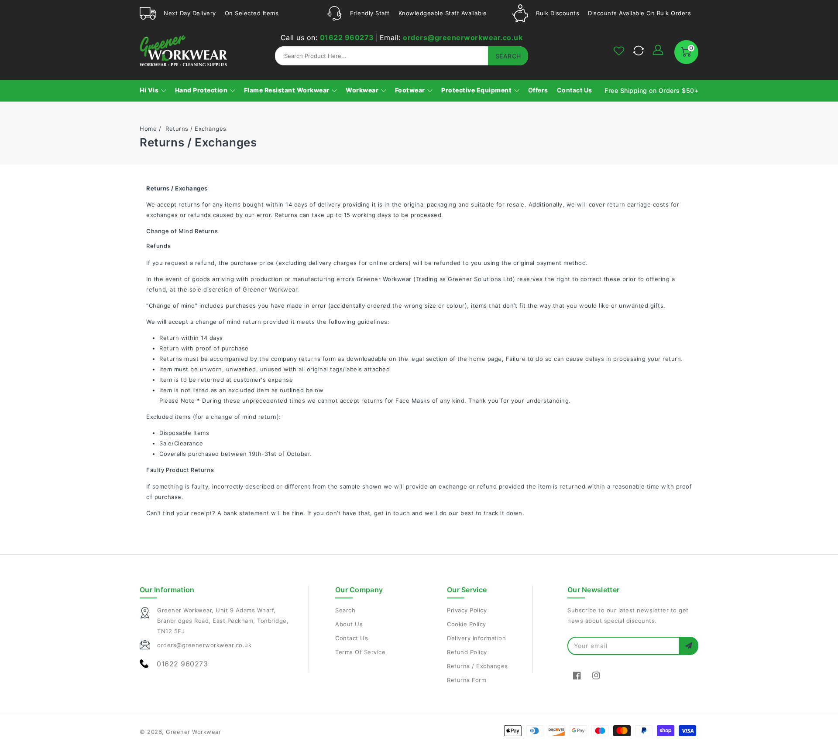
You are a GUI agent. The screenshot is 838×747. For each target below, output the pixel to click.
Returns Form (466, 679)
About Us (349, 624)
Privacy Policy (467, 610)
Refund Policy (467, 652)
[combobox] (401, 55)
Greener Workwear (193, 731)
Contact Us (351, 638)
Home (148, 128)
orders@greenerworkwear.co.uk (462, 37)
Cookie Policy (466, 624)
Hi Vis (150, 90)
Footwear (411, 90)
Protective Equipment (477, 90)
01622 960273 (347, 37)
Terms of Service (360, 652)
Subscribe (688, 646)
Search (345, 610)
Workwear (363, 90)
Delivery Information (476, 638)
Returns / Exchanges (477, 665)
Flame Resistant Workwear (287, 90)
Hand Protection (202, 90)
